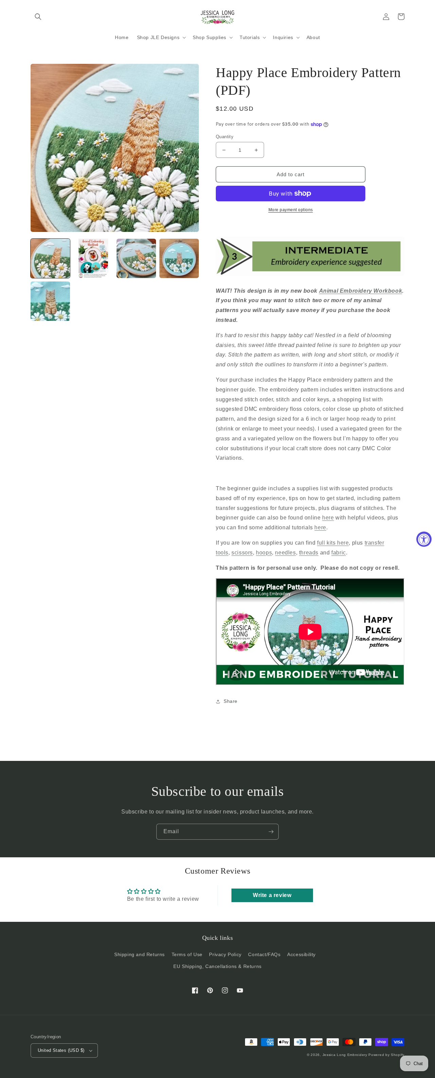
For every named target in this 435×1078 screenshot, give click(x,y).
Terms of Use (187, 954)
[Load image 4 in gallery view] (179, 258)
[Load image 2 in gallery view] (93, 258)
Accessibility (301, 954)
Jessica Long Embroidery (345, 1055)
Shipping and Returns (139, 954)
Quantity (224, 136)
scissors (242, 552)
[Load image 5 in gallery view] (50, 301)
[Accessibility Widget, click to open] (424, 539)
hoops (264, 552)
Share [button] (231, 701)
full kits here (333, 543)
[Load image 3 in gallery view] (136, 258)
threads (308, 552)
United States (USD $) (61, 1050)
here (328, 517)
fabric (338, 552)
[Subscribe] (270, 832)
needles (285, 552)
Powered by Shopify (386, 1055)
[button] (38, 16)
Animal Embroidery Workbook (360, 291)
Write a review (272, 895)
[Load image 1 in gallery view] (50, 258)
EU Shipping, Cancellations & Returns (217, 966)
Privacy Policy (225, 954)
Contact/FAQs (264, 954)
